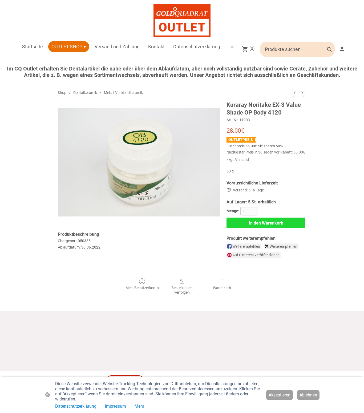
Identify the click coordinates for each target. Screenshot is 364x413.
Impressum (115, 406)
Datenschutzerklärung (75, 406)
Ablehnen (308, 395)
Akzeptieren (279, 395)
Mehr (139, 406)
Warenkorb (222, 288)
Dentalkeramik (85, 93)
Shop (62, 93)
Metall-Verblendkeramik (123, 93)
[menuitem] (294, 93)
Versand (242, 160)
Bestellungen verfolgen (182, 290)
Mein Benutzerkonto (142, 288)
